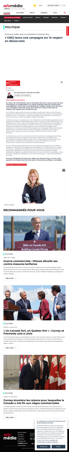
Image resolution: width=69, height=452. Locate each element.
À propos (21, 435)
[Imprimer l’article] (61, 82)
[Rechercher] (65, 12)
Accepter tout (43, 446)
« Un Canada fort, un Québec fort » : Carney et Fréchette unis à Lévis (33, 332)
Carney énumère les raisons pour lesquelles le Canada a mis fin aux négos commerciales (33, 402)
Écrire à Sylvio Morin (22, 95)
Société (16, 20)
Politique (46, 17)
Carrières (21, 437)
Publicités (21, 439)
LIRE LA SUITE (10, 278)
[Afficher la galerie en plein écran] (64, 170)
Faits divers (7, 20)
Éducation (55, 17)
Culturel (63, 17)
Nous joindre (22, 432)
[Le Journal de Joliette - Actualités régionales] (12, 5)
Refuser (58, 446)
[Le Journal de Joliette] (9, 438)
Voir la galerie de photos (15, 100)
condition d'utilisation (52, 442)
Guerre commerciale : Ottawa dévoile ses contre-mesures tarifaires (30, 263)
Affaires (38, 17)
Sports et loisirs (28, 17)
